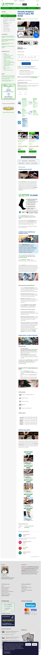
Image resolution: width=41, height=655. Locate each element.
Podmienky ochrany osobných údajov (8, 59)
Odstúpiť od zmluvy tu (7, 57)
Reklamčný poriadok (7, 60)
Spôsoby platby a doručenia (8, 55)
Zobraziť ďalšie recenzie (35, 556)
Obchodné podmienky (7, 56)
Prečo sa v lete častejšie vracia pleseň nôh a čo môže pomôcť (8, 78)
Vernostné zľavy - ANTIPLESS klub (26, 590)
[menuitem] (5, 8)
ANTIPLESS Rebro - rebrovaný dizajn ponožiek (9, 21)
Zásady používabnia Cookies (8, 70)
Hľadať (24, 4)
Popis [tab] (20, 160)
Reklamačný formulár (7, 63)
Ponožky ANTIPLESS (5, 13)
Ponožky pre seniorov (6, 31)
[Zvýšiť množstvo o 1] (21, 63)
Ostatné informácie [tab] (31, 160)
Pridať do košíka (27, 63)
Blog (4, 66)
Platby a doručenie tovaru (5, 587)
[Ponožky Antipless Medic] (28, 471)
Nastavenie (7, 652)
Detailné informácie (22, 89)
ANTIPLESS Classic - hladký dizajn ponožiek (8, 16)
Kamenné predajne (7, 67)
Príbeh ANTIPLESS (7, 65)
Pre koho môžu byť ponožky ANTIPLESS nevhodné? (8, 46)
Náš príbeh (23, 591)
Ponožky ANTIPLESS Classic (29, 526)
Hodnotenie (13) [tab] (24, 160)
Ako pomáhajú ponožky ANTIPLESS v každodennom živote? (8, 43)
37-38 (21, 154)
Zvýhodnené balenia (6, 25)
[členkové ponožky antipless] (28, 500)
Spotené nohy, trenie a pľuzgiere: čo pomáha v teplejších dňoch (8, 80)
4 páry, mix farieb (6, 28)
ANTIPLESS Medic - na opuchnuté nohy (9, 17)
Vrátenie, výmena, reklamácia (8, 61)
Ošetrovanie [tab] (28, 163)
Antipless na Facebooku (5, 576)
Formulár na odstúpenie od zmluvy (9, 62)
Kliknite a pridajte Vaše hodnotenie (8, 112)
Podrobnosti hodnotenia (34, 18)
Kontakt (15, 0)
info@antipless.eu (4, 574)
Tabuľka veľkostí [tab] (22, 163)
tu (14, 649)
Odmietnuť (28, 644)
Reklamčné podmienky (5, 593)
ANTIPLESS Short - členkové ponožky (9, 19)
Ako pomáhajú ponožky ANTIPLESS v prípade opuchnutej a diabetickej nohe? (8, 36)
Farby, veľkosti (22, 151)
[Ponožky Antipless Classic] (28, 457)
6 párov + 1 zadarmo (7, 29)
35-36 (19, 154)
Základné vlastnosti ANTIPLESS (26, 587)
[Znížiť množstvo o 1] (21, 64)
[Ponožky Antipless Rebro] (28, 485)
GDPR (5, 69)
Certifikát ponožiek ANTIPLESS (9, 64)
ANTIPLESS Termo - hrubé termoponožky (7, 23)
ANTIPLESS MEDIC (34, 77)
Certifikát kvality (24, 588)
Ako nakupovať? (22, 0)
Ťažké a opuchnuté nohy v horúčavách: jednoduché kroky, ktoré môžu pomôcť (8, 76)
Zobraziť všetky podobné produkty (28, 157)
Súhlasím (34, 644)
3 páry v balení (6, 26)
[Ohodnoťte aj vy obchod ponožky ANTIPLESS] (8, 108)
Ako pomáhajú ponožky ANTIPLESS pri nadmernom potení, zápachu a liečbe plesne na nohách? (8, 40)
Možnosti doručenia (34, 60)
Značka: (21, 20)
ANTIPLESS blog (23, 586)
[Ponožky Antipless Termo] (28, 514)
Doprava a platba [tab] (34, 163)
